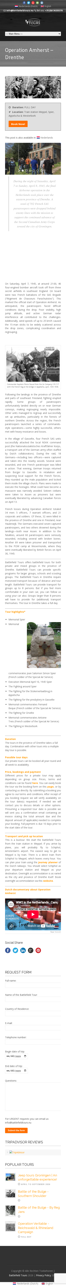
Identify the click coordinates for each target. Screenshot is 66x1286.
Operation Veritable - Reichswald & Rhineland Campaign (35, 1228)
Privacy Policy (44, 1275)
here (35, 783)
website (48, 880)
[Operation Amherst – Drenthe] (33, 97)
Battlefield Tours (18, 1275)
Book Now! (18, 124)
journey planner (48, 862)
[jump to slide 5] (38, 171)
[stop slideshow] (44, 171)
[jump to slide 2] (26, 171)
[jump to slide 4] (34, 171)
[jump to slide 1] (23, 171)
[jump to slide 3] (30, 171)
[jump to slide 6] (41, 171)
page (50, 786)
